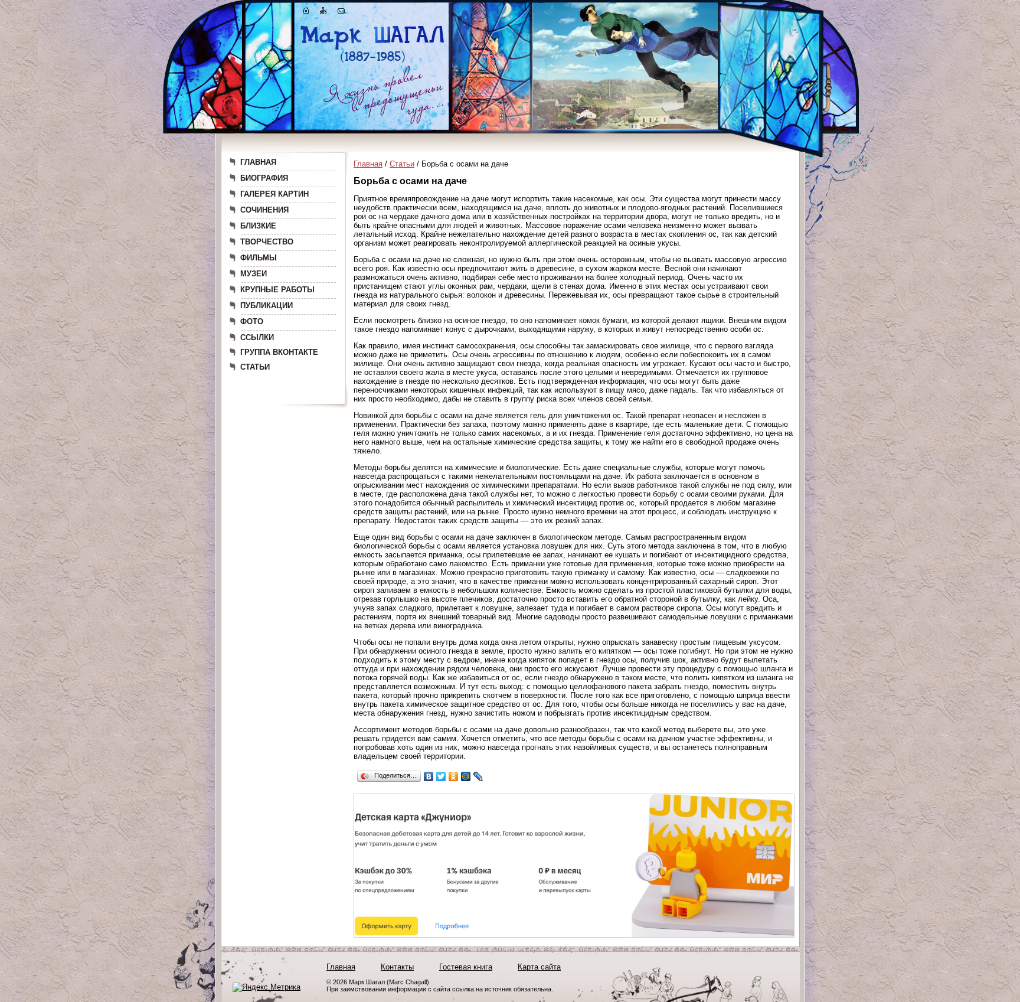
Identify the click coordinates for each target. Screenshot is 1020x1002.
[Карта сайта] (323, 12)
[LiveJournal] (478, 776)
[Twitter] (441, 776)
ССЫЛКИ (257, 337)
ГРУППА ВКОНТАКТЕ (279, 352)
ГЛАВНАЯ (258, 162)
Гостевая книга (465, 966)
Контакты (397, 966)
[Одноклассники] (453, 776)
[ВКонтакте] (429, 776)
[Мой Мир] (466, 776)
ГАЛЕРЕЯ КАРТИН (274, 194)
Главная (368, 163)
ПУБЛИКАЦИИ (266, 305)
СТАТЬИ (255, 367)
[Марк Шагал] (372, 62)
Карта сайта (539, 966)
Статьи (402, 163)
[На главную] (306, 12)
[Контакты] (341, 12)
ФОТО (251, 321)
